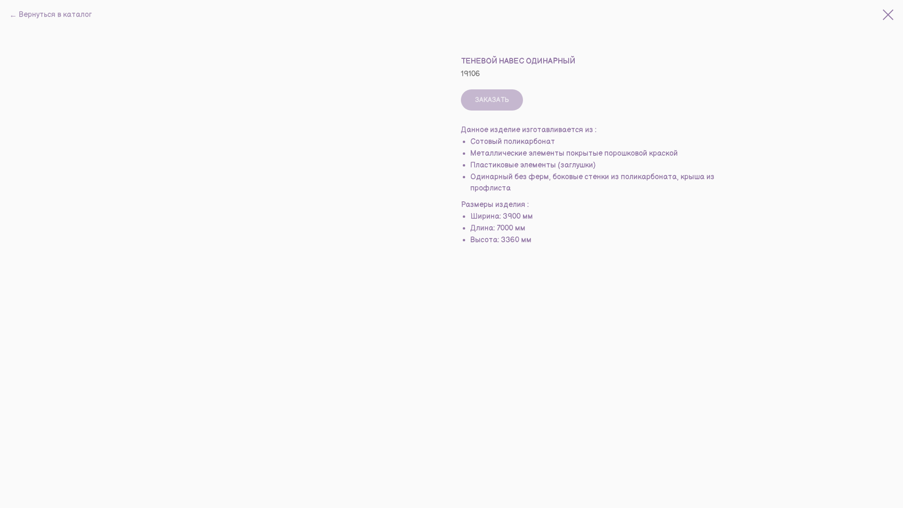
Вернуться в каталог (55, 14)
